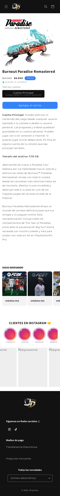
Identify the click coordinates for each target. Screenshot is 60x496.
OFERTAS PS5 (37, 300)
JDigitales (33, 490)
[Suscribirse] (49, 478)
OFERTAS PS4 (12, 300)
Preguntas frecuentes (18, 458)
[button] (6, 6)
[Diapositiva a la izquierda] (4, 280)
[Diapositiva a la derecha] (56, 280)
